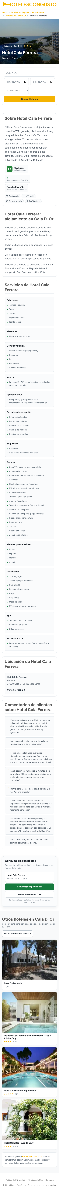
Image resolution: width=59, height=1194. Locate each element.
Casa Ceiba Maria (13, 983)
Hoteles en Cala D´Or (15, 15)
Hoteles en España (20, 12)
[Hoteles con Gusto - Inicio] (29, 4)
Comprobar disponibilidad (29, 887)
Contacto (49, 1180)
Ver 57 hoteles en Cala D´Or (17, 933)
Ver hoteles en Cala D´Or (30, 894)
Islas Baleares (39, 12)
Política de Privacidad (15, 1180)
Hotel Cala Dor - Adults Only (18, 1143)
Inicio (4, 12)
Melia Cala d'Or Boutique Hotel (20, 1090)
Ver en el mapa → (16, 689)
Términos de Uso (35, 1180)
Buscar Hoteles (29, 99)
